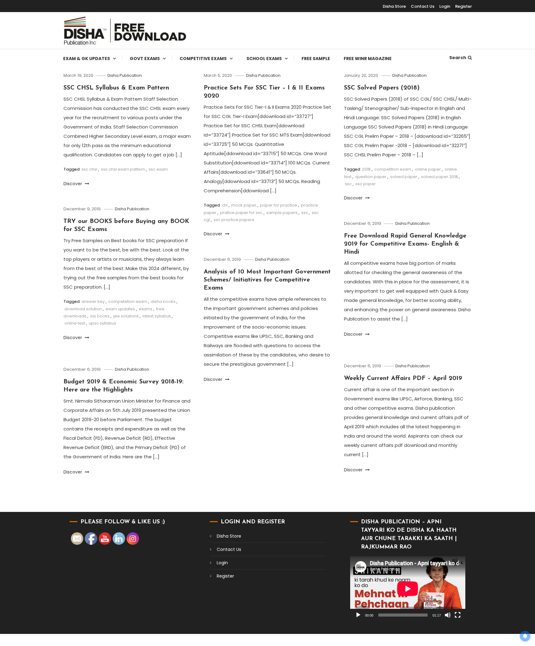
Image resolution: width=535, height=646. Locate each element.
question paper (370, 177)
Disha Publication (124, 75)
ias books (100, 316)
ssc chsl (89, 169)
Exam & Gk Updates (86, 58)
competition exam (392, 169)
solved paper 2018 (439, 177)
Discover (73, 184)
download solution (83, 309)
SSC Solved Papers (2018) (382, 88)
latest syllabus (156, 316)
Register (463, 6)
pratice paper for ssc (241, 213)
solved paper (403, 177)
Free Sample (316, 58)
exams (145, 309)
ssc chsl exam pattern (123, 169)
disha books (163, 301)
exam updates (120, 309)
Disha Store (394, 6)
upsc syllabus (102, 323)
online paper (428, 169)
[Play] (358, 615)
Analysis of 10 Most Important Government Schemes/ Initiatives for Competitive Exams (267, 280)
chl (225, 205)
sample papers (282, 213)
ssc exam (158, 169)
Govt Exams (145, 58)
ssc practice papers (234, 220)
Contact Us (422, 6)
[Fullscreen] (458, 615)
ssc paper (365, 184)
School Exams (264, 58)
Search (457, 58)
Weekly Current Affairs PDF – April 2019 (403, 378)
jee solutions (126, 316)
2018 (366, 169)
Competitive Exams (203, 58)
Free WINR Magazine (368, 58)
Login (444, 6)
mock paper (243, 205)
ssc (304, 213)
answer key (93, 301)
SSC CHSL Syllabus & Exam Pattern (116, 88)
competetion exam (127, 301)
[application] (407, 588)
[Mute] (448, 615)
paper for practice (278, 205)
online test (74, 323)
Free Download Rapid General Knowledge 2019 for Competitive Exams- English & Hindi (405, 244)
